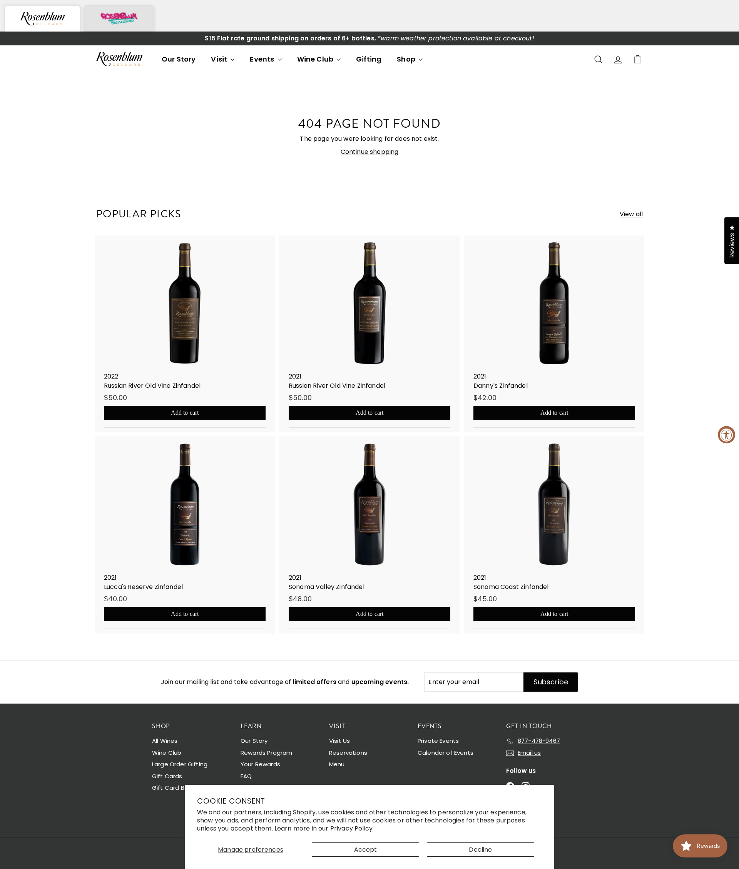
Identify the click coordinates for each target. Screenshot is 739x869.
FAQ (246, 776)
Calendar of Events (445, 753)
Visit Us (339, 741)
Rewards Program (266, 753)
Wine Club (316, 59)
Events (263, 59)
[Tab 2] (119, 18)
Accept (365, 849)
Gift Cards (167, 776)
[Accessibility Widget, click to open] (726, 434)
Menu (337, 764)
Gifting (368, 59)
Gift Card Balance (178, 788)
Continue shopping (370, 151)
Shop (407, 59)
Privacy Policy (351, 828)
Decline (480, 849)
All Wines (164, 741)
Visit (220, 59)
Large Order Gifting (179, 764)
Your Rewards (260, 764)
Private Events (438, 741)
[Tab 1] (42, 19)
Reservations (348, 753)
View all (631, 214)
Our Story (179, 59)
